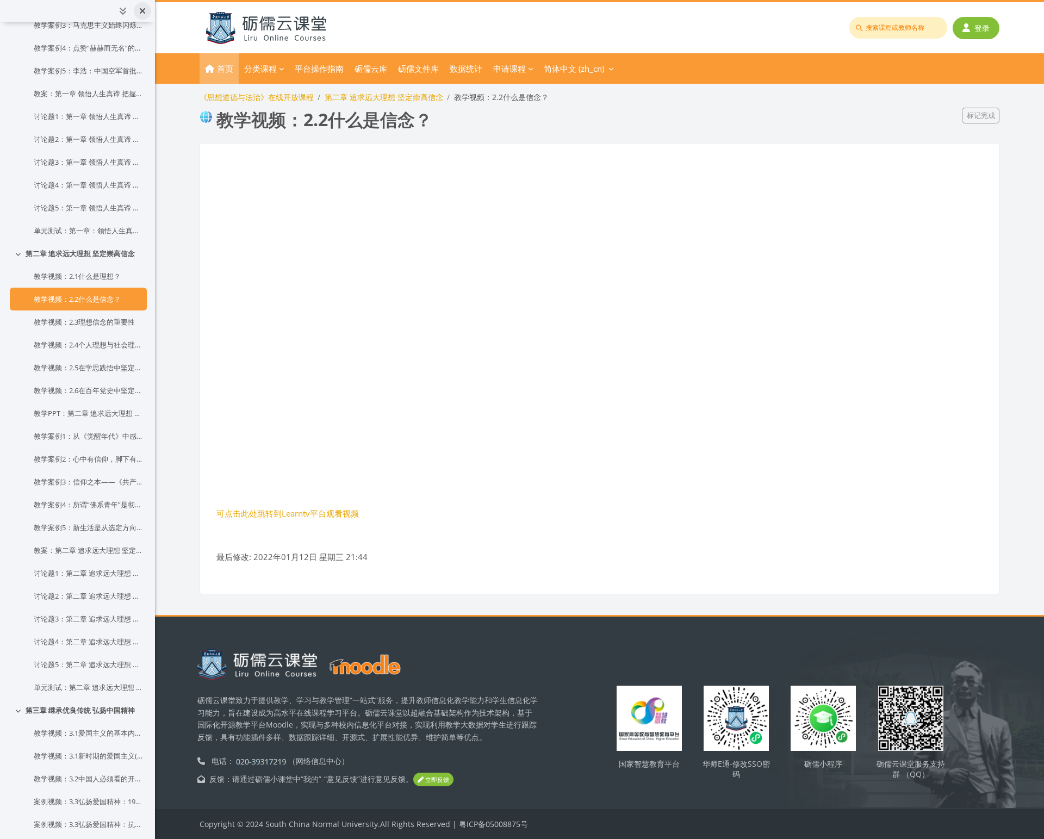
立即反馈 (436, 779)
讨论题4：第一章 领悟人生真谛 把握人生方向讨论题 (88, 185)
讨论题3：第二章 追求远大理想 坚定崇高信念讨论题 (88, 619)
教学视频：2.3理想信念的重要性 (84, 322)
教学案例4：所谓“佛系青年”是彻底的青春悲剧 (88, 504)
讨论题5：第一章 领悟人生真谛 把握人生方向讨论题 (88, 208)
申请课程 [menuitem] (509, 68)
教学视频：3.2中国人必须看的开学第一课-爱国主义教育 (88, 779)
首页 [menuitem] (225, 68)
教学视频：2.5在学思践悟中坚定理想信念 (88, 367)
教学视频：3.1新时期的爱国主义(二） (88, 756)
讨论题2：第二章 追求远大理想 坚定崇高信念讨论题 (88, 596)
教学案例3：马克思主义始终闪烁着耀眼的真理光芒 (88, 25)
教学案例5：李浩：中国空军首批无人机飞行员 (88, 71)
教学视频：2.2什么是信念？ (77, 299)
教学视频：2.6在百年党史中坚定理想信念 (88, 390)
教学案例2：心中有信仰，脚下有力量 (88, 459)
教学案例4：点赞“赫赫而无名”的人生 (88, 48)
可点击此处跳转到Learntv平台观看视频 (287, 513)
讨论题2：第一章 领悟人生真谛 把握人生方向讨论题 (88, 139)
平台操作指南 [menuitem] (319, 68)
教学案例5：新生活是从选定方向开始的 (88, 527)
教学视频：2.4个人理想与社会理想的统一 (88, 345)
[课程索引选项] (123, 11)
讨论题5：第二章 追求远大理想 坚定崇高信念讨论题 (88, 664)
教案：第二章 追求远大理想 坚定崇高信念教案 (88, 550)
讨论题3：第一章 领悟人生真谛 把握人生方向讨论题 (88, 162)
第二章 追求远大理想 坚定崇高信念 (80, 253)
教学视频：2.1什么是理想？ (77, 276)
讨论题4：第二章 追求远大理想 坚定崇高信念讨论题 (88, 642)
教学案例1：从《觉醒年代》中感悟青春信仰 (88, 436)
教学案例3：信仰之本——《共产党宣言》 (88, 482)
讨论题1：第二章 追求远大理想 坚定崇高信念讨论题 (88, 573)
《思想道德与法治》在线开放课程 (257, 97)
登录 (982, 28)
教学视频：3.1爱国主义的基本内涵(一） (88, 733)
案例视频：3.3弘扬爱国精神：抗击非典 (88, 824)
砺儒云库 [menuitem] (371, 68)
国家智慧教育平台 (649, 764)
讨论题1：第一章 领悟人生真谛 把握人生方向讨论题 (88, 116)
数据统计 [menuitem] (466, 68)
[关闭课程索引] (142, 11)
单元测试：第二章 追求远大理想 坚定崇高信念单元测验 (88, 687)
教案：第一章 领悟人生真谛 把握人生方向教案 (88, 93)
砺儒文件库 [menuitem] (418, 68)
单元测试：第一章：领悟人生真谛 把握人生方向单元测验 (88, 230)
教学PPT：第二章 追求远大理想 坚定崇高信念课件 (88, 413)
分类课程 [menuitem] (260, 68)
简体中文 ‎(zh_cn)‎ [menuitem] (574, 68)
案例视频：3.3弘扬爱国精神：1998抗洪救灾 (88, 801)
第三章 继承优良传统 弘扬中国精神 (80, 710)
